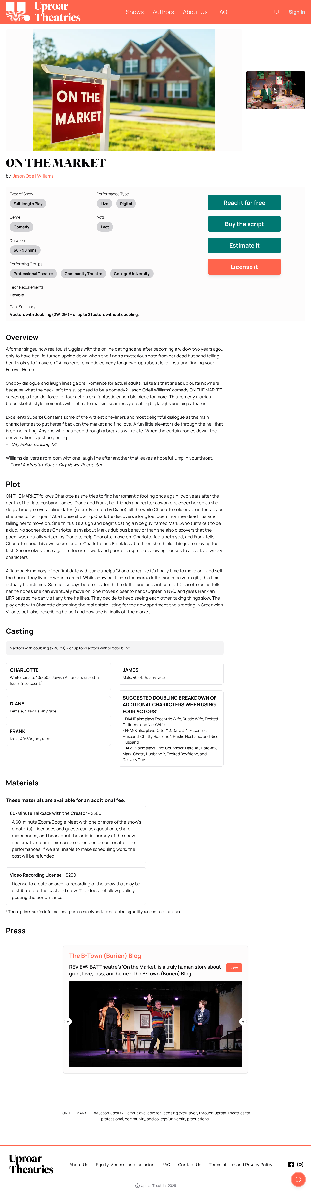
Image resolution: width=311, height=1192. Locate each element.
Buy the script (244, 224)
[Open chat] (298, 1179)
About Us (195, 12)
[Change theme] (276, 12)
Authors (163, 12)
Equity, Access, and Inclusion (125, 1164)
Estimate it (244, 245)
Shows (135, 12)
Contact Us (189, 1164)
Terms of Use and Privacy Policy (241, 1164)
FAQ (221, 12)
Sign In (297, 12)
